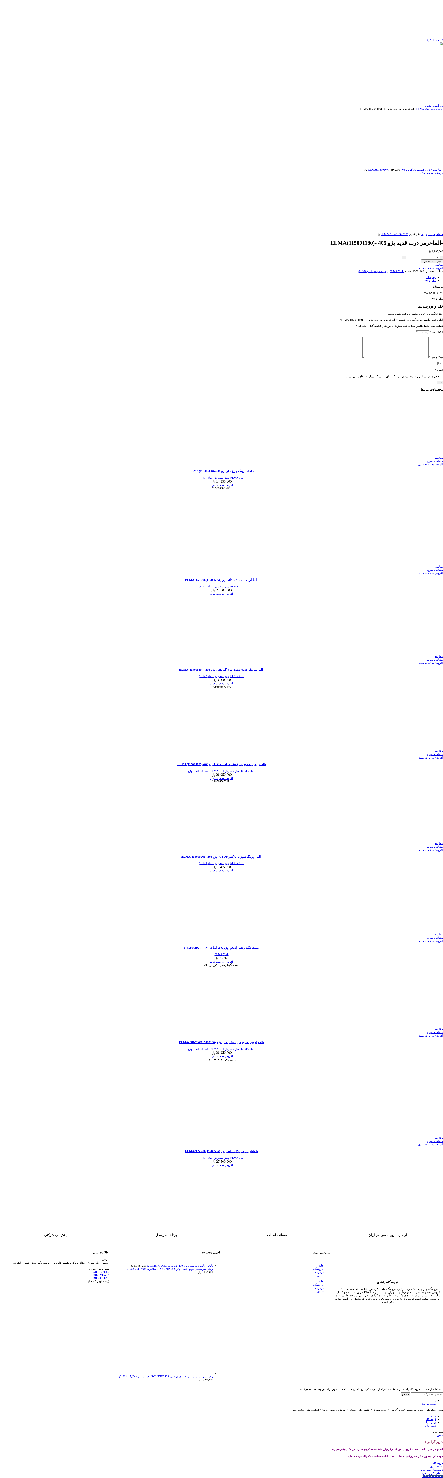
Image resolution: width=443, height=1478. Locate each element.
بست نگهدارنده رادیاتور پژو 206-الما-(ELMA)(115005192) (221, 947)
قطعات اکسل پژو (198, 770)
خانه (440, 108)
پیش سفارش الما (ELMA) (373, 271)
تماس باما (318, 1275)
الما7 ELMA (422, 108)
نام (440, 363)
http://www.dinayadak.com (378, 1456)
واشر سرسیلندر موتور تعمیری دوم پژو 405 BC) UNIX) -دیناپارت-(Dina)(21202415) (166, 1376)
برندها (433, 108)
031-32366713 (101, 1274)
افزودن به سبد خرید (432, 261)
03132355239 (176, 4)
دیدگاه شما (436, 357)
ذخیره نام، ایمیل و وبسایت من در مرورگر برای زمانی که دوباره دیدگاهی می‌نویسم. (392, 376)
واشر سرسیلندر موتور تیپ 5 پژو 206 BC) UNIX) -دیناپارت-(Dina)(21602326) (169, 1268)
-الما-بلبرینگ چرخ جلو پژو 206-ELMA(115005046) (221, 471)
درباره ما (319, 1272)
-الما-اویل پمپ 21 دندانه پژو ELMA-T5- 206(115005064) (221, 580)
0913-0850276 (101, 1278)
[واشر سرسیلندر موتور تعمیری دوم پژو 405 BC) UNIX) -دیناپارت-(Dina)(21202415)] (162, 1373)
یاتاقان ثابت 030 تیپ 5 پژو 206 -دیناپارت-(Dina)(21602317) (179, 1265)
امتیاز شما (436, 331)
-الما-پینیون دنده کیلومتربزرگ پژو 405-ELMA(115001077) (405, 169)
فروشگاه (318, 1268)
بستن (440, 1435)
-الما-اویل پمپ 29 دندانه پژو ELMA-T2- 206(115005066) (221, 1151)
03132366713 (194, 4)
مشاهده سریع (435, 461)
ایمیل (439, 369)
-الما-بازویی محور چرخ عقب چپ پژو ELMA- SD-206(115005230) (221, 1042)
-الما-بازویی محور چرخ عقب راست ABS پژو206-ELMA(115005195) (221, 764)
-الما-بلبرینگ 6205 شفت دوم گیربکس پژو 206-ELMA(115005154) (221, 669)
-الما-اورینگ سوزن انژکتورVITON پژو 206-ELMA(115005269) (221, 856)
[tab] (218, 277)
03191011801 (229, 4)
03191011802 (211, 4)
